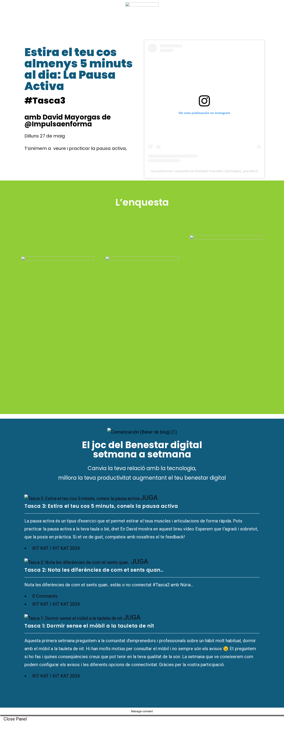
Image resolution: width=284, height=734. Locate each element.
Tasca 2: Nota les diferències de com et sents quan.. (93, 570)
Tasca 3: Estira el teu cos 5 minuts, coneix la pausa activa (101, 506)
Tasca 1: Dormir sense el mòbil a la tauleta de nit (89, 625)
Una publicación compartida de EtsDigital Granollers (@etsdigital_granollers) (204, 171)
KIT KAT (40, 548)
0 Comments (44, 596)
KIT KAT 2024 (66, 548)
